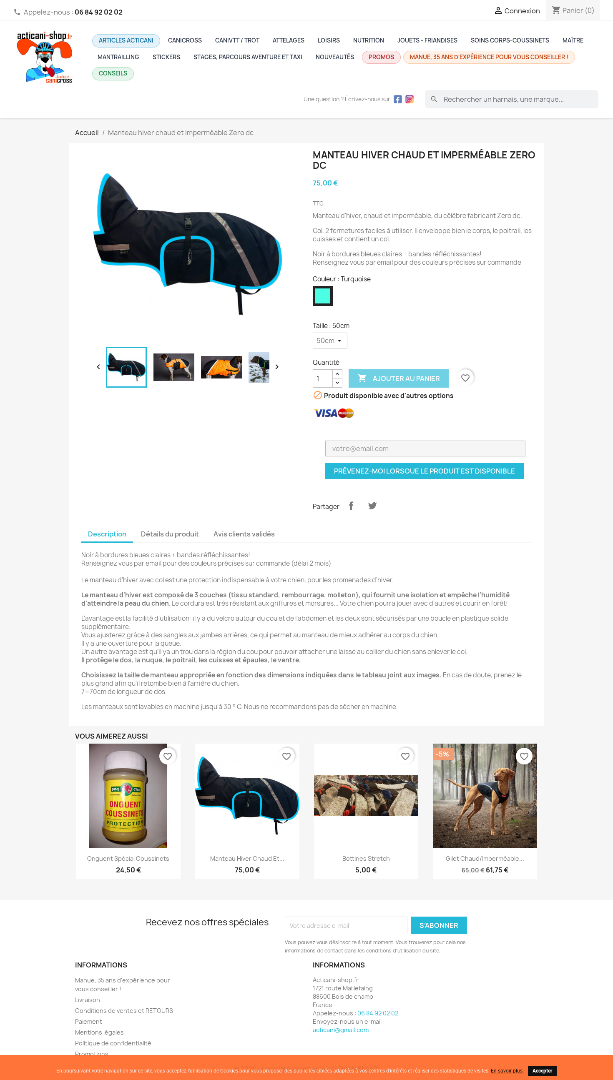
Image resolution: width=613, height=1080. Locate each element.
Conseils (113, 73)
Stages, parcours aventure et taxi (247, 57)
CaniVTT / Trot (237, 40)
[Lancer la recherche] (434, 99)
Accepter (542, 1071)
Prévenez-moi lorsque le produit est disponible (424, 471)
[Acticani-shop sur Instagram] (409, 99)
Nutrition (368, 40)
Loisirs (329, 40)
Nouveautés (335, 57)
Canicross (185, 40)
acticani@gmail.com (341, 1030)
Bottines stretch (366, 858)
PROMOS (381, 57)
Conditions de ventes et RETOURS (124, 1011)
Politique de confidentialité (113, 1043)
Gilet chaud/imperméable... (485, 858)
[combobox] (511, 99)
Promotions (91, 1054)
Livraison (87, 1000)
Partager (351, 505)
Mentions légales (99, 1032)
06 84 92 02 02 (377, 1013)
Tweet (372, 505)
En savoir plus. (507, 1071)
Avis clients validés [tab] (244, 534)
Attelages (288, 40)
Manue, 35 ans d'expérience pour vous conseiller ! (489, 57)
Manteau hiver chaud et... (247, 858)
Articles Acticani (126, 40)
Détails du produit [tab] (170, 534)
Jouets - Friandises (427, 40)
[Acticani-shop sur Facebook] (398, 99)
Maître (573, 40)
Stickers (166, 57)
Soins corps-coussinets (510, 40)
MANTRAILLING (118, 57)
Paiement (88, 1021)
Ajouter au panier (398, 378)
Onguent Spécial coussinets (128, 858)
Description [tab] (107, 534)
